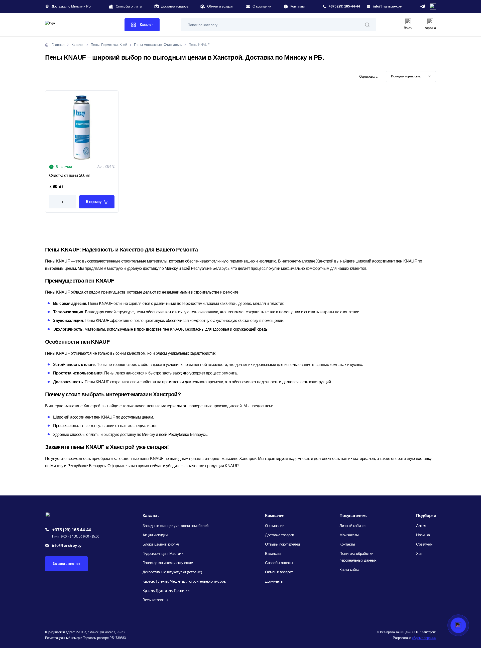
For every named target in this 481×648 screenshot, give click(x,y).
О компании (262, 6)
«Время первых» (424, 638)
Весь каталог (153, 600)
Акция (421, 526)
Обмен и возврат (220, 6)
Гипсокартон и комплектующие (168, 563)
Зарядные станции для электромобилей (175, 526)
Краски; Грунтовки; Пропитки (166, 590)
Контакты (297, 6)
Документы (274, 581)
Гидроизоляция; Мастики (163, 553)
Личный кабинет (352, 526)
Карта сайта (349, 569)
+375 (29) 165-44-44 (344, 6)
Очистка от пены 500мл (69, 175)
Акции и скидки (155, 535)
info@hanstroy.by (387, 6)
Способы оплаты (129, 6)
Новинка (423, 535)
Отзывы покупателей (282, 544)
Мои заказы (349, 535)
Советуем (424, 544)
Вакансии (272, 553)
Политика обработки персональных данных (357, 556)
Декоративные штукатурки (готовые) (172, 572)
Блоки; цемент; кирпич (161, 544)
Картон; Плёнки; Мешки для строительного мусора (184, 581)
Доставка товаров (174, 6)
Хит (419, 553)
